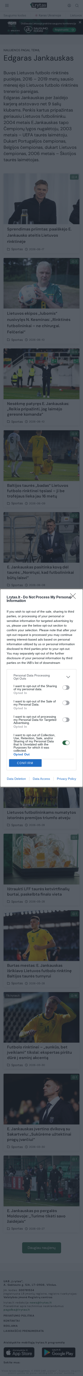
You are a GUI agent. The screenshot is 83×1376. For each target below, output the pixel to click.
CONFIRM (25, 763)
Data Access (41, 778)
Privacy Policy (66, 778)
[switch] (65, 687)
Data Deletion (16, 778)
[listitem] (41, 677)
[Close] (74, 597)
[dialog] (41, 688)
